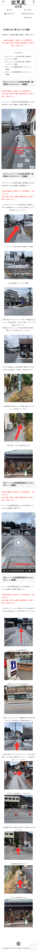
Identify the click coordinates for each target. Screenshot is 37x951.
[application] (18, 139)
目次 (15, 53)
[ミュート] (30, 571)
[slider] (17, 570)
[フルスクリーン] (33, 571)
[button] (18, 542)
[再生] (4, 571)
